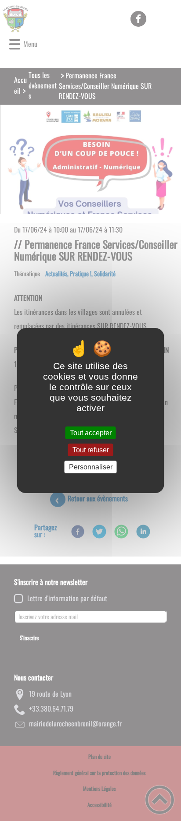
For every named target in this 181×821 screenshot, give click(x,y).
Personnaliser (90, 467)
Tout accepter (91, 433)
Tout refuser (90, 450)
